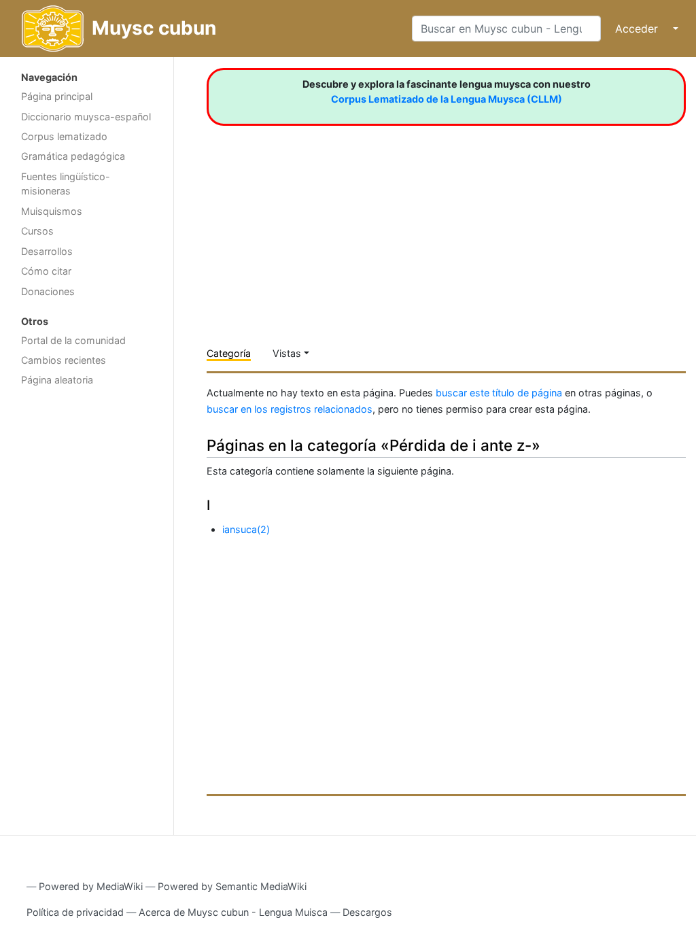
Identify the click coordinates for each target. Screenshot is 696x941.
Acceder (636, 28)
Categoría (229, 353)
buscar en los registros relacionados (289, 409)
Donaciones (48, 291)
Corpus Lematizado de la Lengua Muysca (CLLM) (446, 99)
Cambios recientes (63, 360)
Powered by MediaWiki (91, 886)
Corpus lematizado (64, 136)
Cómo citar (46, 271)
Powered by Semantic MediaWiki (232, 886)
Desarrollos (47, 251)
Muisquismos (51, 211)
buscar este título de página (499, 392)
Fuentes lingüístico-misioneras (65, 184)
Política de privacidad (75, 912)
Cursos (37, 231)
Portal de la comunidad (73, 340)
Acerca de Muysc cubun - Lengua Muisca (233, 912)
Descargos (367, 912)
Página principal (56, 96)
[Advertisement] (86, 609)
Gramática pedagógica (73, 156)
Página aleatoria (57, 380)
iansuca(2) (246, 529)
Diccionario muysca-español (86, 116)
